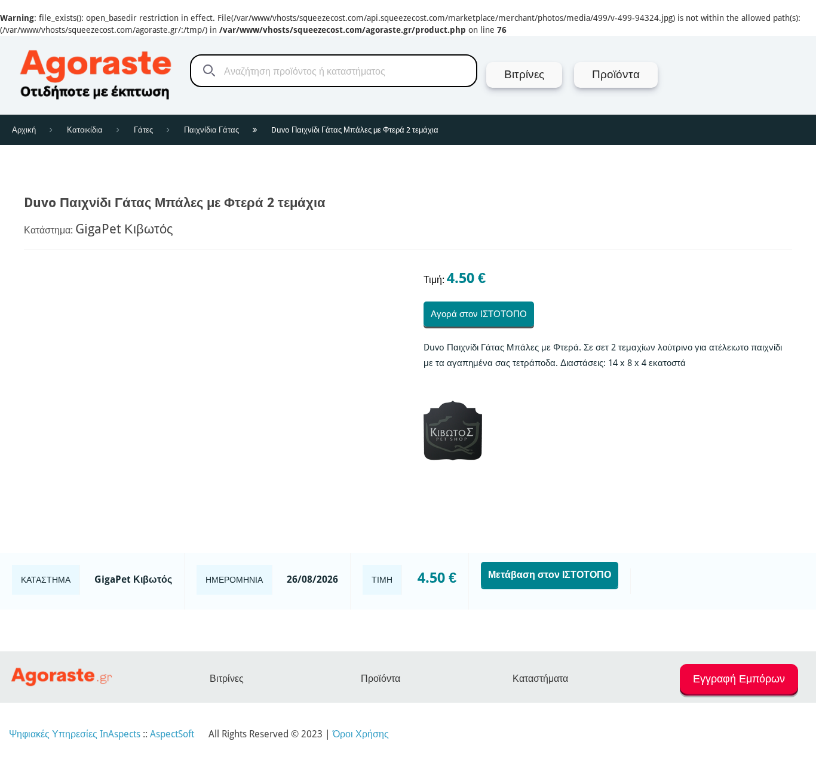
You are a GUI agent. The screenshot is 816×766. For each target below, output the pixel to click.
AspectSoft (172, 734)
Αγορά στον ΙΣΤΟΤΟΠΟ (479, 314)
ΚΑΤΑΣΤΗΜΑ (45, 580)
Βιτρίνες (227, 678)
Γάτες (143, 129)
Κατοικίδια (85, 129)
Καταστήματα (540, 678)
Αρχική (24, 129)
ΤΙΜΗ (382, 580)
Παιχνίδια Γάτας (211, 129)
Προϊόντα (380, 678)
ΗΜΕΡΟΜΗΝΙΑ (234, 580)
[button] (739, 684)
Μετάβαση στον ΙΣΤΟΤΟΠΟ (549, 574)
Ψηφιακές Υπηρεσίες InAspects (74, 734)
